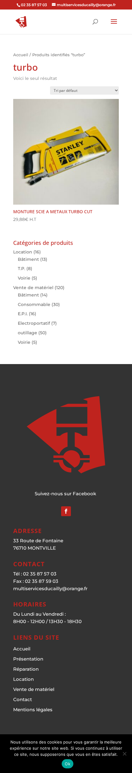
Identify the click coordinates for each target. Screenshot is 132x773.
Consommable (34, 304)
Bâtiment (28, 259)
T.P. (21, 268)
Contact (22, 699)
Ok (67, 763)
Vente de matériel (33, 287)
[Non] (124, 754)
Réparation (26, 669)
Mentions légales (32, 709)
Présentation (28, 659)
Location (22, 252)
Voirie (24, 278)
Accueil (20, 55)
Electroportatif (34, 323)
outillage (27, 332)
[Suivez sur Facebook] (66, 511)
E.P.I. (23, 313)
